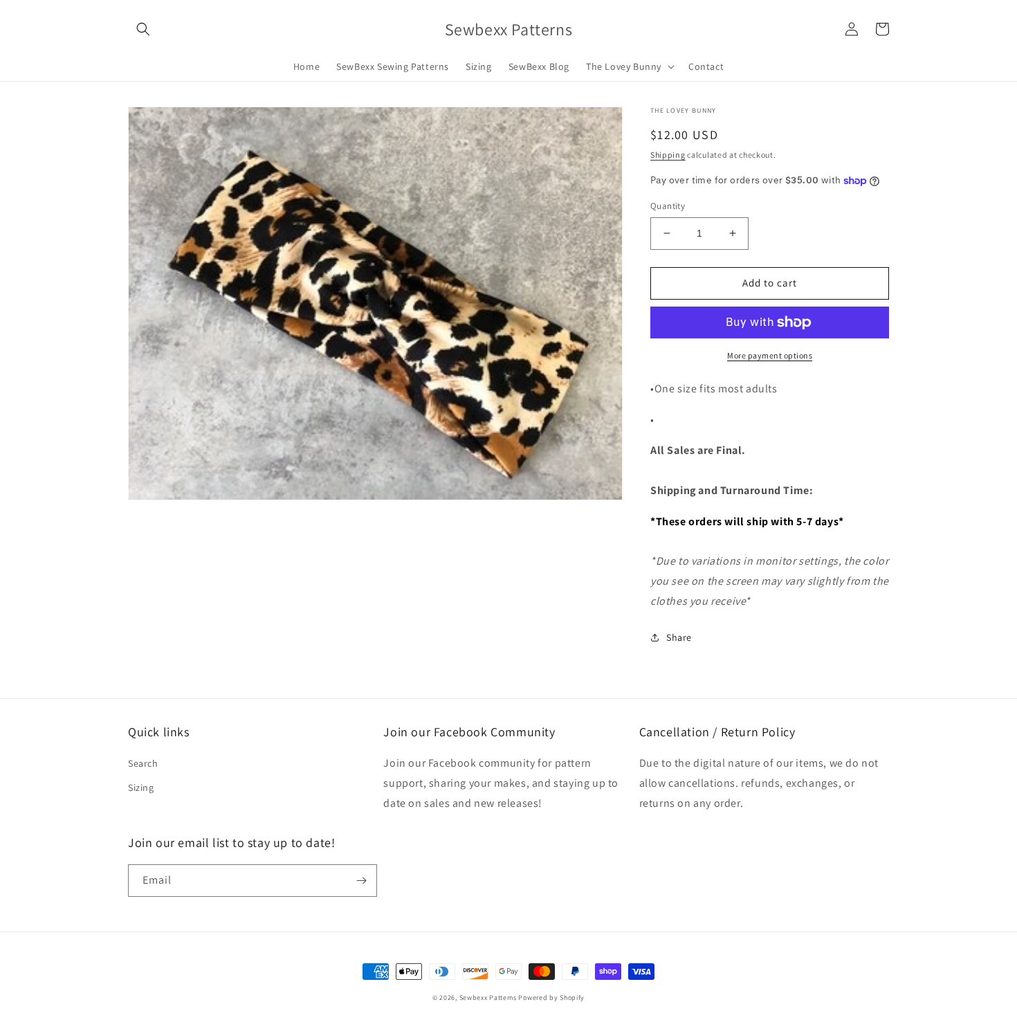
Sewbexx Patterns (489, 997)
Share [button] (679, 637)
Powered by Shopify (551, 997)
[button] (143, 29)
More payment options (769, 355)
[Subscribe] (361, 880)
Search (143, 763)
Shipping (668, 154)
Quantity (667, 206)
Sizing (141, 787)
